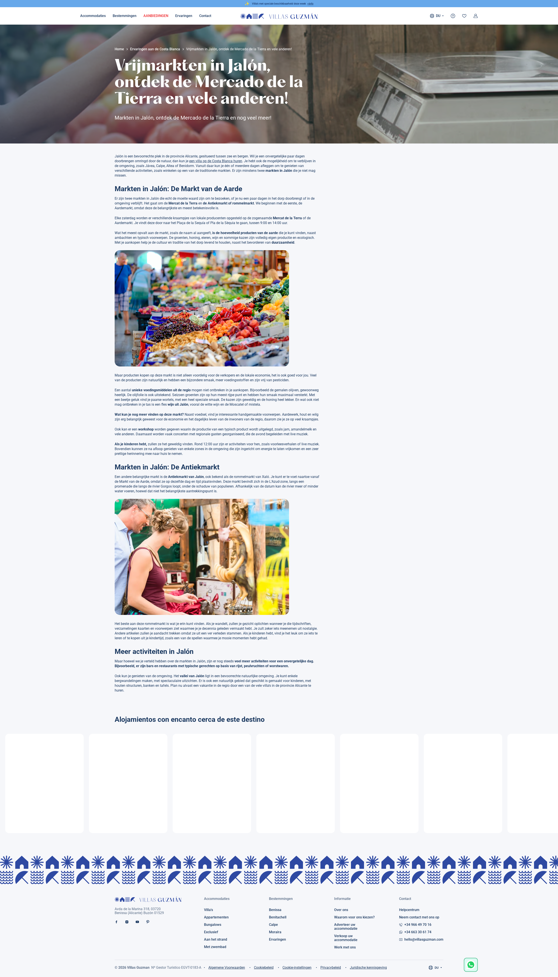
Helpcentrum (409, 910)
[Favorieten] (464, 16)
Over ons (341, 910)
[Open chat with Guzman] (470, 964)
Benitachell (277, 917)
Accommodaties (93, 16)
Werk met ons (345, 947)
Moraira (275, 932)
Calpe (273, 925)
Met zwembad (215, 947)
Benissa (275, 910)
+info (310, 3)
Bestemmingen (124, 16)
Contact (405, 899)
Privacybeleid (330, 967)
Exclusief (211, 932)
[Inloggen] (475, 16)
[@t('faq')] (453, 16)
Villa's (208, 910)
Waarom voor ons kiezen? (354, 917)
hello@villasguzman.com (423, 940)
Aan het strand (215, 940)
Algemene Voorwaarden (226, 967)
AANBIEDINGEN (155, 16)
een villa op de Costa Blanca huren (215, 161)
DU (437, 967)
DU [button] (438, 16)
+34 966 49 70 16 (417, 925)
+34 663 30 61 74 (417, 932)
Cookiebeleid (264, 967)
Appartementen (216, 917)
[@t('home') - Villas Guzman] (279, 16)
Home (119, 49)
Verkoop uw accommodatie (345, 938)
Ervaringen (183, 16)
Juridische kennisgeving (368, 967)
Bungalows (212, 925)
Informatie (342, 899)
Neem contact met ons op (419, 917)
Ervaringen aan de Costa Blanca (155, 49)
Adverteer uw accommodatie (345, 927)
